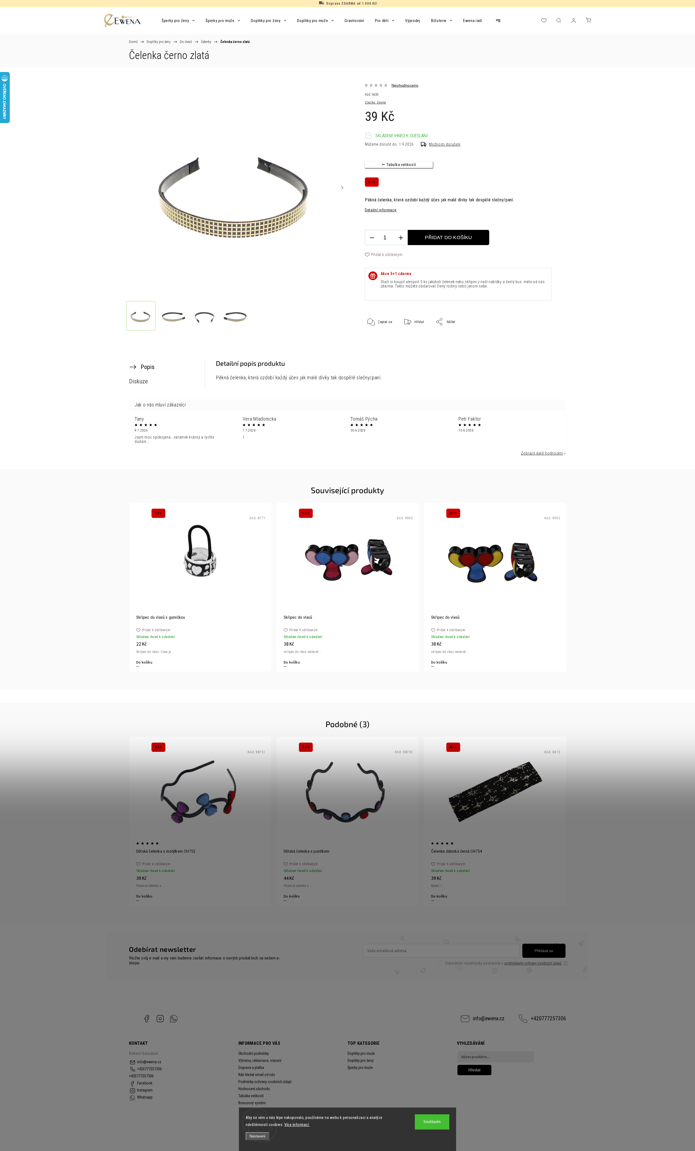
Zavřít (539, 340)
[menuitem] (178, 20)
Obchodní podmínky (253, 1053)
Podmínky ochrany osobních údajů (265, 1082)
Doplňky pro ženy (361, 1060)
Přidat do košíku (448, 237)
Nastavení (257, 1136)
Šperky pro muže (360, 1067)
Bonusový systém (252, 1103)
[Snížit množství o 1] (372, 237)
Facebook (147, 1019)
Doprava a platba (251, 1067)
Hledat (474, 1070)
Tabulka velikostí (251, 1096)
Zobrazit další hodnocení (542, 453)
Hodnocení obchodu (254, 1089)
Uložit (378, 338)
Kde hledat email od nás (256, 1074)
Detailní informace (381, 210)
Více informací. (297, 1124)
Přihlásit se (544, 951)
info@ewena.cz (488, 1018)
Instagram (160, 1019)
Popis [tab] (147, 366)
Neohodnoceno (404, 85)
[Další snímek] (342, 187)
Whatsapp (174, 1019)
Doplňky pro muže (361, 1053)
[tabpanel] (200, 587)
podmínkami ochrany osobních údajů (532, 963)
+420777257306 (548, 1018)
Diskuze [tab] (138, 381)
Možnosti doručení (444, 144)
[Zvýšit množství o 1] (400, 237)
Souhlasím (432, 1122)
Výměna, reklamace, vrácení (259, 1060)
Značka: (375, 102)
